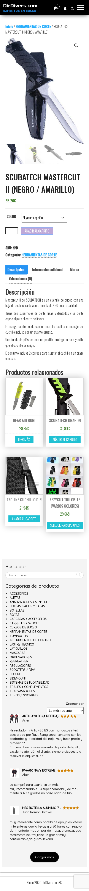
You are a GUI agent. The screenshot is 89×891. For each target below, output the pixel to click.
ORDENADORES (21, 657)
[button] (76, 45)
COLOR (11, 216)
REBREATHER (19, 661)
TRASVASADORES (22, 691)
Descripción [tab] (16, 269)
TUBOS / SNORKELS (24, 695)
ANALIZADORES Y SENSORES (30, 602)
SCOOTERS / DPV (22, 670)
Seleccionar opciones (65, 525)
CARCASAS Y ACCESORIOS (28, 619)
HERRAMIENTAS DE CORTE (33, 26)
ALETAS (15, 598)
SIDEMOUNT (18, 678)
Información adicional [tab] (47, 269)
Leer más (24, 439)
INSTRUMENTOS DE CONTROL (31, 640)
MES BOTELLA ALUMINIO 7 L (41, 808)
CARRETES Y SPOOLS (25, 623)
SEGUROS (16, 674)
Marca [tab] (74, 269)
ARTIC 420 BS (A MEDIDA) (40, 716)
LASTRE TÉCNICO (22, 644)
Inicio (9, 26)
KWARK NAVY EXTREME (39, 770)
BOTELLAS (17, 610)
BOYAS (14, 615)
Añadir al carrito (37, 231)
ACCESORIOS (19, 594)
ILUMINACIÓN (19, 636)
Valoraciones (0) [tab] (20, 278)
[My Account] (65, 8)
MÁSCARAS (17, 653)
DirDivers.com (20, 6)
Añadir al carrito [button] (64, 439)
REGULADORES (20, 666)
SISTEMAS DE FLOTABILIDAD (29, 682)
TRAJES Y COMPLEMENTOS (29, 687)
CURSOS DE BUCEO (23, 627)
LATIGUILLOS (18, 648)
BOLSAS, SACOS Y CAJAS (27, 606)
